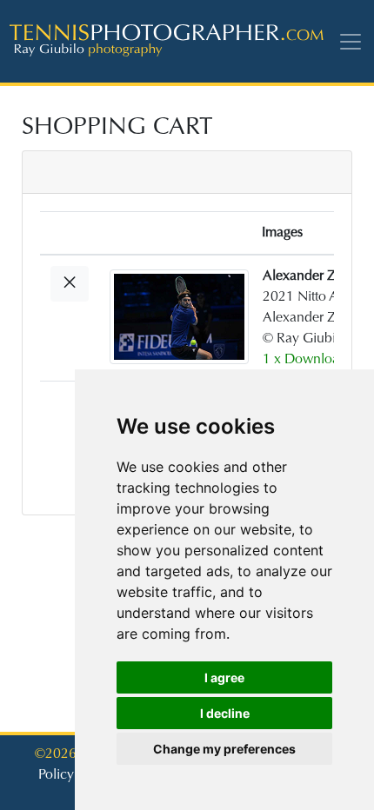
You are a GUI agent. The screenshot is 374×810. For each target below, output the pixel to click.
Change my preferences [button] (224, 748)
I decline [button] (225, 713)
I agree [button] (224, 677)
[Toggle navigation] (354, 41)
